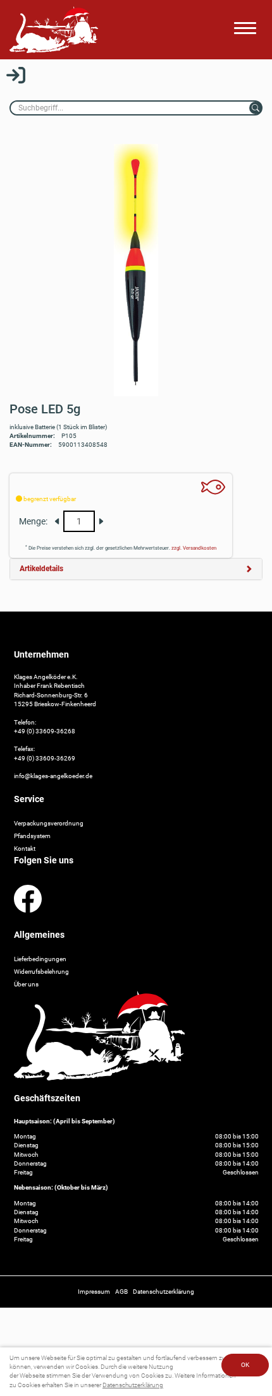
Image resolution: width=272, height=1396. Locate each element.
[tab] (136, 569)
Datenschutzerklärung (132, 1384)
